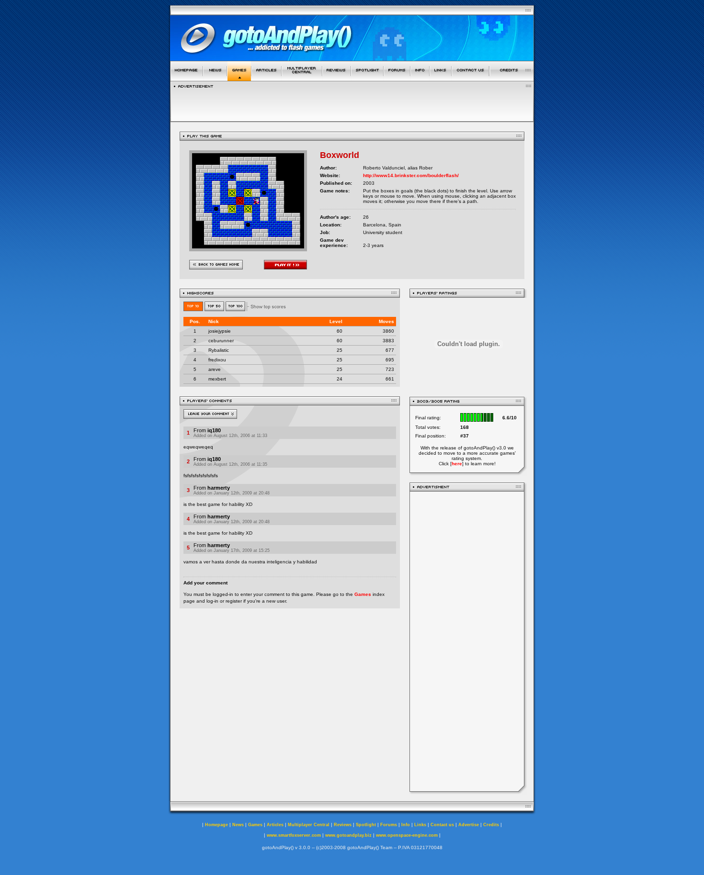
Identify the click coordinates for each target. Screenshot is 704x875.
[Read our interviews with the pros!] (367, 78)
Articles (275, 824)
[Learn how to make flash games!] (266, 78)
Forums (388, 824)
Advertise (468, 824)
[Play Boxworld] (248, 249)
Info (405, 824)
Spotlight (366, 824)
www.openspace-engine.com (407, 835)
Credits (491, 824)
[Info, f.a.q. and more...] (420, 78)
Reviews (343, 824)
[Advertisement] (352, 102)
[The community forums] (397, 78)
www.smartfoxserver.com (294, 835)
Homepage (216, 824)
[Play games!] (239, 78)
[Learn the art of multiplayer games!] (302, 78)
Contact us (442, 824)
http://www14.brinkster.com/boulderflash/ (411, 175)
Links (420, 824)
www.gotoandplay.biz (348, 835)
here (457, 463)
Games (362, 594)
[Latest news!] (215, 78)
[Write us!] (470, 78)
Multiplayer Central (308, 824)
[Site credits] (512, 78)
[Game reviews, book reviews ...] (337, 78)
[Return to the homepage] (186, 78)
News (238, 824)
